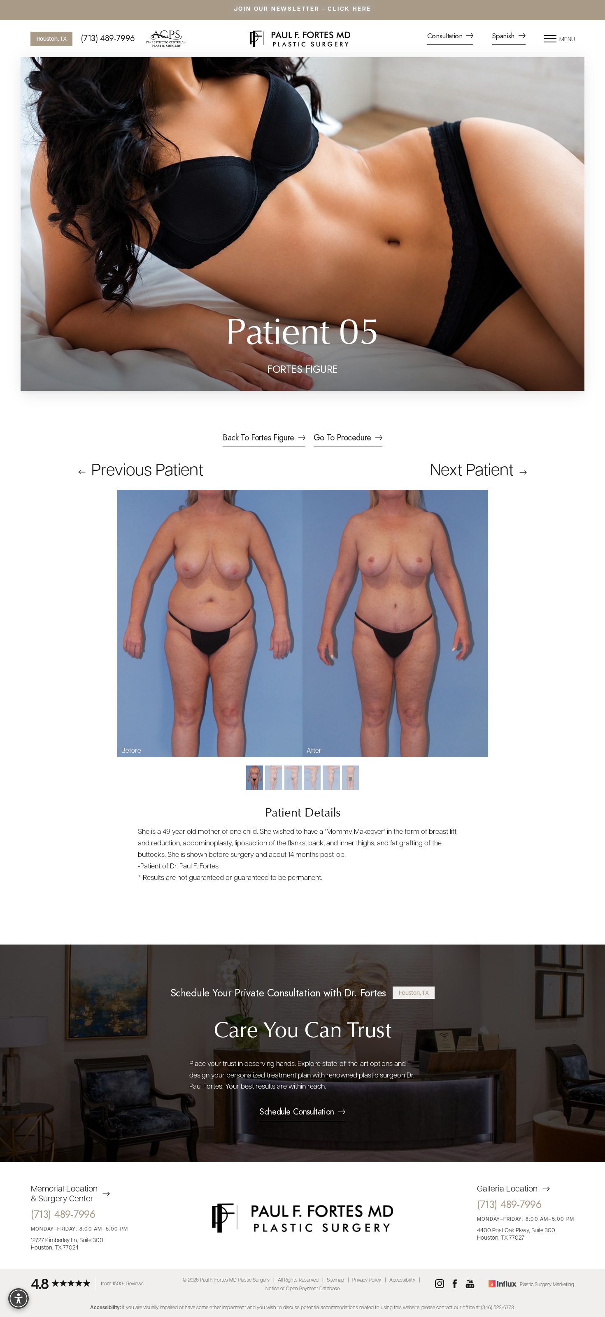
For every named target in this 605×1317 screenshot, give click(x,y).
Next (472, 468)
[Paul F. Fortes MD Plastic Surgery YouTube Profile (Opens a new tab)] (470, 1284)
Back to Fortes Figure (258, 439)
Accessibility (402, 1279)
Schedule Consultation (297, 1113)
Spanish (504, 37)
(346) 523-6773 (497, 1306)
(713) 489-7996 (108, 38)
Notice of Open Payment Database (302, 1288)
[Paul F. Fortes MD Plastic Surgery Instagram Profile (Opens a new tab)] (439, 1284)
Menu (567, 38)
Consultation (446, 37)
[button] (550, 38)
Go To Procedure (342, 439)
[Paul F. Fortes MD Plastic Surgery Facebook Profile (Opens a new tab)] (454, 1284)
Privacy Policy (366, 1279)
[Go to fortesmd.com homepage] (300, 38)
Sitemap (335, 1279)
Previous (145, 468)
